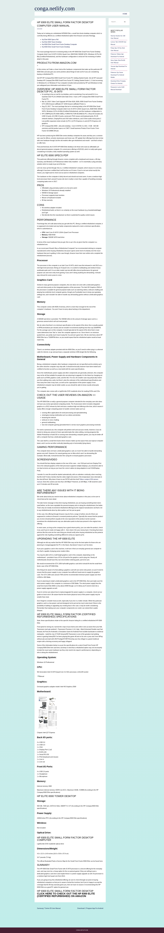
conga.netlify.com (55, 8)
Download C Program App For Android (90, 908)
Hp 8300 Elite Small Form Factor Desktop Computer (59, 44)
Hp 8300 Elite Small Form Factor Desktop (56, 47)
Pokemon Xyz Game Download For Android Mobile (117, 75)
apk (49, 629)
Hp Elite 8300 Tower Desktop (52, 42)
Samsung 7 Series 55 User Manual (49, 908)
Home (125, 14)
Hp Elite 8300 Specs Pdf (50, 39)
